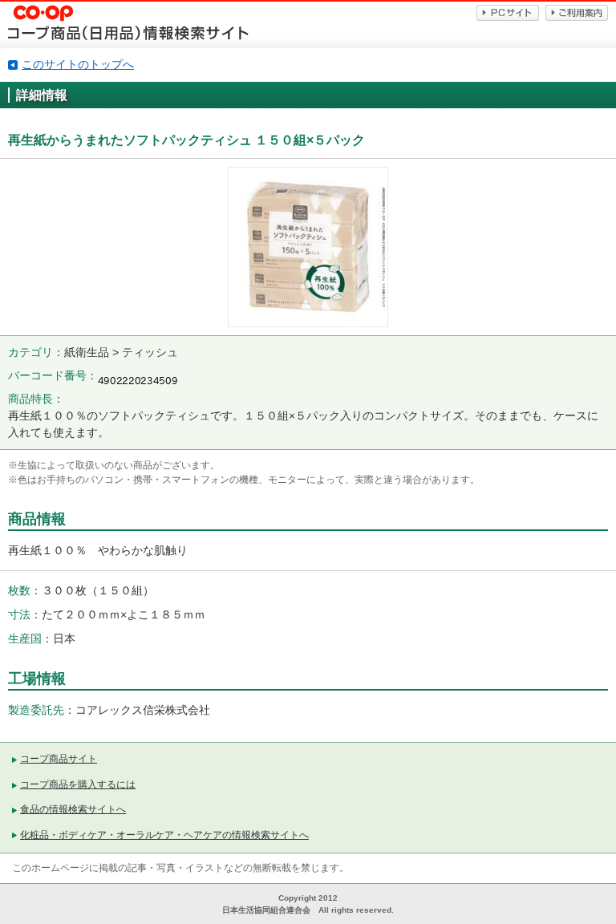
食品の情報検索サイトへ (73, 809)
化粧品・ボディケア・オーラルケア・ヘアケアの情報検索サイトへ (164, 835)
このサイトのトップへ (78, 64)
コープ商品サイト (58, 758)
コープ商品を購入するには (78, 784)
